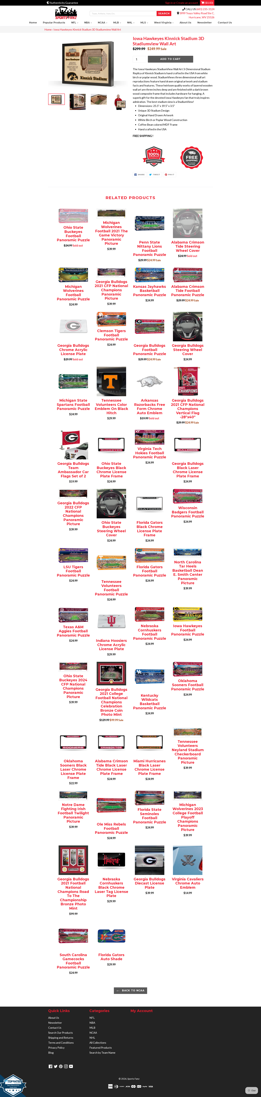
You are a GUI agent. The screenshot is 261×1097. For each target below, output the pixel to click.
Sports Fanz (133, 1078)
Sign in (169, 2)
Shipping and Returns (60, 1037)
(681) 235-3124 (205, 9)
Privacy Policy (56, 1047)
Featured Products (100, 1047)
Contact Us (225, 22)
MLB (118, 22)
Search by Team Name (102, 1052)
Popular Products (54, 22)
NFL (76, 22)
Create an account (187, 2)
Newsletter (204, 22)
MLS (145, 22)
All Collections (97, 1042)
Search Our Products (60, 1032)
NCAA (104, 22)
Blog (51, 1052)
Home (33, 22)
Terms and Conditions (61, 1042)
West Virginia (165, 22)
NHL (132, 22)
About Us (185, 22)
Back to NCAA (132, 990)
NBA (89, 22)
